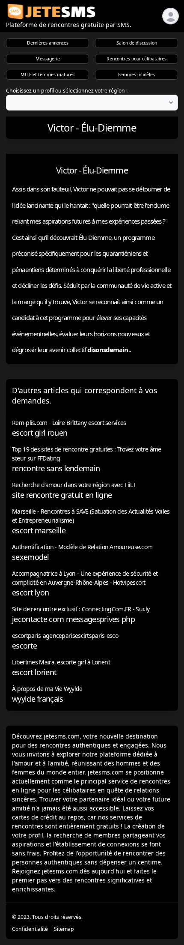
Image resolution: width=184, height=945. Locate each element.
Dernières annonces (47, 43)
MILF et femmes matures (47, 75)
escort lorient (34, 672)
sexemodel (30, 557)
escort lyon (30, 592)
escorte (24, 645)
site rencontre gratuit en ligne (62, 495)
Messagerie (48, 59)
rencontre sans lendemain (56, 468)
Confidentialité (30, 929)
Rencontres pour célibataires (136, 59)
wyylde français (37, 699)
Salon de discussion (136, 43)
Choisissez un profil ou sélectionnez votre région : (67, 90)
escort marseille (38, 530)
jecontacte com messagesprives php (73, 619)
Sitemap (64, 929)
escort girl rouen (39, 433)
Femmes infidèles (136, 75)
